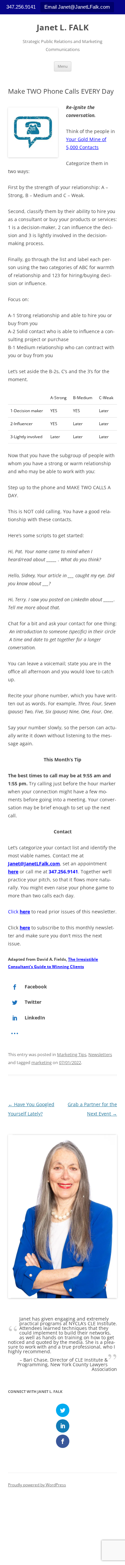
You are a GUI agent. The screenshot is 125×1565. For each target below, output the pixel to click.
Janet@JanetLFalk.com (34, 863)
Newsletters (100, 1054)
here (13, 871)
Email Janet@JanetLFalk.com (77, 7)
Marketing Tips (71, 1054)
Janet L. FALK (63, 27)
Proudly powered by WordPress (37, 1485)
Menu (63, 66)
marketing (41, 1062)
